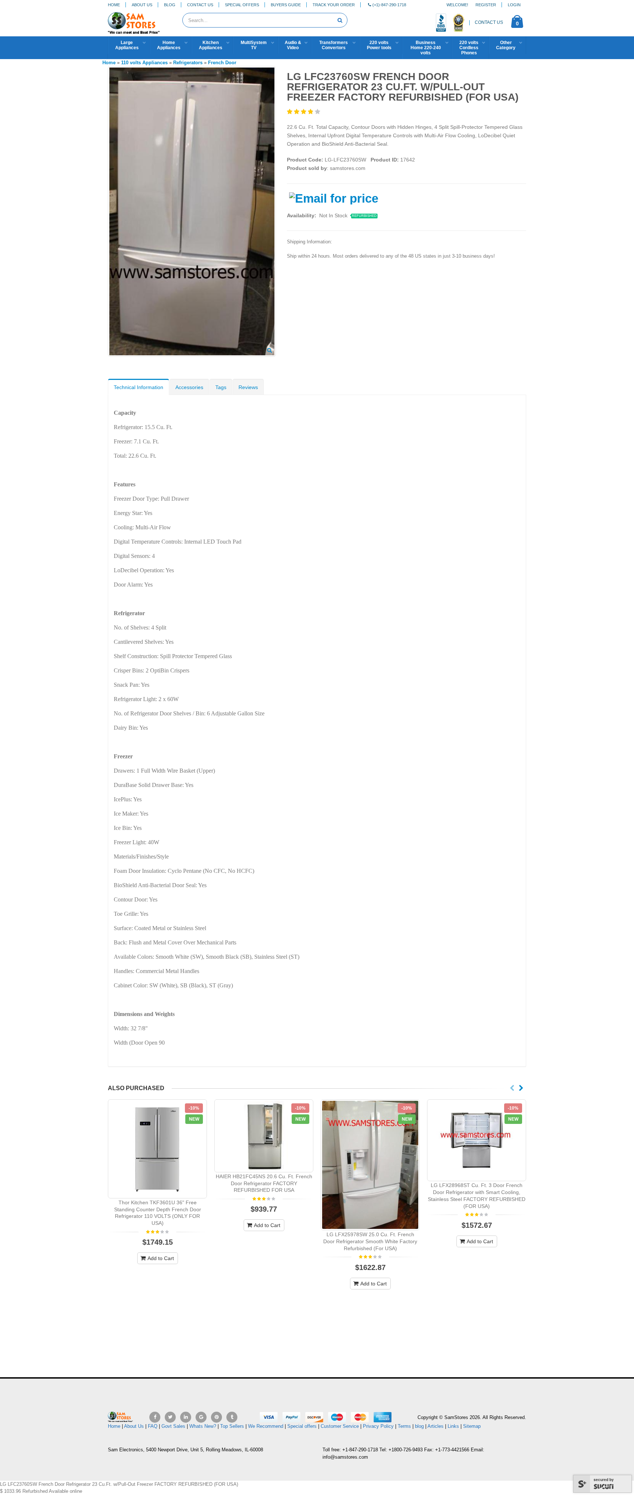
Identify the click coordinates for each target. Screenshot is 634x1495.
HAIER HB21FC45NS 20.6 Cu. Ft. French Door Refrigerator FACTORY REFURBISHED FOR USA (264, 1183)
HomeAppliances (169, 45)
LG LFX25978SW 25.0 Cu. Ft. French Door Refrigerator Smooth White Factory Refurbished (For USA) (370, 1241)
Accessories (189, 387)
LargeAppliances (127, 45)
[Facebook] (154, 1417)
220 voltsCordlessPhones (468, 47)
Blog (169, 5)
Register (486, 5)
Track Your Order (334, 5)
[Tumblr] (231, 1417)
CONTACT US (489, 22)
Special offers (302, 1426)
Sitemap (472, 1426)
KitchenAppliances (210, 45)
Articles (435, 1426)
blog (419, 1426)
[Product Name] (157, 1149)
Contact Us (200, 5)
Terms (405, 1426)
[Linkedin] (185, 1417)
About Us (142, 5)
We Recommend (265, 1426)
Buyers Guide (286, 5)
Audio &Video (293, 45)
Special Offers (242, 5)
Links (453, 1426)
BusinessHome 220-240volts (426, 47)
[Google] (201, 1417)
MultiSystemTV (254, 45)
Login (514, 5)
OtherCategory (505, 45)
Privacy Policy (378, 1426)
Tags (220, 387)
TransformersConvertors (333, 45)
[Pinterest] (216, 1417)
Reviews (248, 387)
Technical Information (138, 387)
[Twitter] (170, 1417)
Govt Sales (173, 1426)
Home (114, 5)
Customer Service (340, 1426)
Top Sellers (232, 1426)
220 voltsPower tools (379, 45)
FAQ (152, 1426)
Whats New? (202, 1426)
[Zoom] (269, 351)
